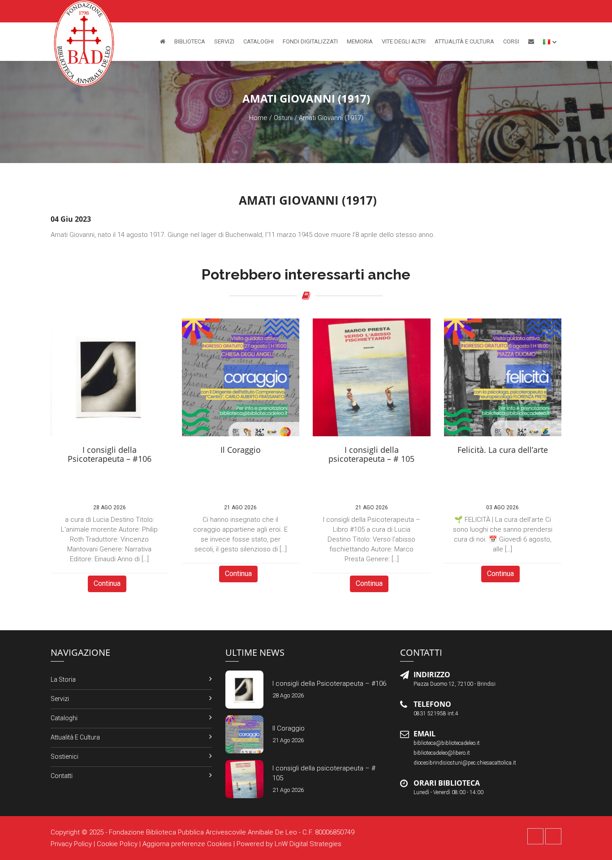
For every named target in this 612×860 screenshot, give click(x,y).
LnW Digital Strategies (308, 844)
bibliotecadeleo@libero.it (442, 753)
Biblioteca (189, 41)
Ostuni (283, 118)
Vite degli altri (404, 41)
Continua (107, 583)
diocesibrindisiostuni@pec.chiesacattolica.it (465, 763)
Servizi (224, 41)
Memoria (360, 41)
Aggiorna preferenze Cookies (187, 844)
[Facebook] (535, 836)
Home (258, 118)
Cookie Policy (117, 844)
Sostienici (64, 756)
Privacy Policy (71, 844)
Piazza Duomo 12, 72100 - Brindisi (455, 684)
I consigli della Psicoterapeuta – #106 (329, 683)
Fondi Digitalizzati (310, 41)
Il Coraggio (288, 728)
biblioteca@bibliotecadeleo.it (447, 743)
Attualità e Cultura (464, 41)
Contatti (62, 775)
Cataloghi (258, 41)
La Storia (63, 679)
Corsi (511, 41)
